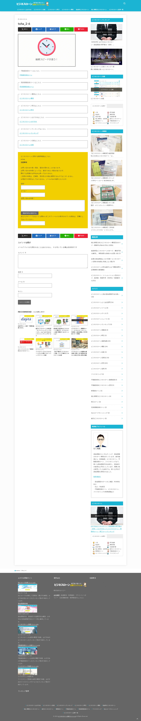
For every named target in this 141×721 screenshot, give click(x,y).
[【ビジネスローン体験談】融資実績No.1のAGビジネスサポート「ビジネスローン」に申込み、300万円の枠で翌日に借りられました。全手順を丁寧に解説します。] (106, 143)
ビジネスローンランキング (29, 133)
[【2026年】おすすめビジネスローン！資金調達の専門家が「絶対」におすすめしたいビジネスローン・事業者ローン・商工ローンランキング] (106, 32)
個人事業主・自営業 (101, 118)
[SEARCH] (124, 3)
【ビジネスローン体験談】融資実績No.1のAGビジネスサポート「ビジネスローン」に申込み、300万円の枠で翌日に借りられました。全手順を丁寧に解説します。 (102, 155)
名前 (23, 183)
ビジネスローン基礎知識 (100, 341)
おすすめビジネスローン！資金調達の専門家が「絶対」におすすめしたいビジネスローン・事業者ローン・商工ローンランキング (106, 529)
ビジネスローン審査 (68, 9)
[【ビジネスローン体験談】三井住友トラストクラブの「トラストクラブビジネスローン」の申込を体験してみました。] (106, 217)
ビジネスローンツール (99, 308)
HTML (23, 159)
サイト (20, 291)
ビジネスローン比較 (39, 9)
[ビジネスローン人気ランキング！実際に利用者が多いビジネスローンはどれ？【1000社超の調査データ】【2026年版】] (106, 57)
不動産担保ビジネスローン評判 (102, 385)
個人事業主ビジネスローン (99, 9)
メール (24, 191)
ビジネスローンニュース (100, 319)
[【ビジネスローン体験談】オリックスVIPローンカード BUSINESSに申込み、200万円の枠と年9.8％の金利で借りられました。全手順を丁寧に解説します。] (106, 168)
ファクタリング (114, 123)
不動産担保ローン (26, 75)
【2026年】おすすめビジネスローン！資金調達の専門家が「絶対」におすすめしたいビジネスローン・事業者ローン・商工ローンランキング (102, 43)
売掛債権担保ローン (27, 87)
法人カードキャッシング (100, 413)
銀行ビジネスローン (115, 118)
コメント (22, 252)
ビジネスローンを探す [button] (99, 106)
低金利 (97, 114)
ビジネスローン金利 (99, 368)
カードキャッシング (101, 123)
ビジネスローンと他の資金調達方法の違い (105, 295)
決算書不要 (113, 116)
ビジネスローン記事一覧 (116, 9)
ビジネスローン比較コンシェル (67, 716)
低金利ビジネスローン (82, 9)
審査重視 (112, 114)
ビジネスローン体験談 (99, 330)
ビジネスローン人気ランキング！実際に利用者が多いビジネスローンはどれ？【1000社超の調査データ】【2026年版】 (102, 68)
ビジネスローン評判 (99, 363)
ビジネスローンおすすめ (24, 9)
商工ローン (96, 402)
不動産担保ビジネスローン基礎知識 (104, 380)
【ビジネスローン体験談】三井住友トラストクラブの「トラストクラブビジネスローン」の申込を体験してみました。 (102, 229)
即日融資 (112, 112)
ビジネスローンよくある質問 (102, 302)
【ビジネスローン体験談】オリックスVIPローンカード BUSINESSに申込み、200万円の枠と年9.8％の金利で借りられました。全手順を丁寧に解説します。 (102, 179)
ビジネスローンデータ (99, 313)
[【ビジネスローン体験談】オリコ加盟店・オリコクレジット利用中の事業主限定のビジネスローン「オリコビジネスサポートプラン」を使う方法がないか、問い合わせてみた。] (106, 193)
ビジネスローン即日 (53, 9)
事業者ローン (99, 121)
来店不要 (98, 116)
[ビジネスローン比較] (106, 89)
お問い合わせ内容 (27, 198)
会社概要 (57, 595)
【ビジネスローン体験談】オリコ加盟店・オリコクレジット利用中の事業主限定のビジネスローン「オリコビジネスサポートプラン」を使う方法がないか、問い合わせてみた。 (102, 204)
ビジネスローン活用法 (100, 357)
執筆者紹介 (97, 476)
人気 (96, 112)
